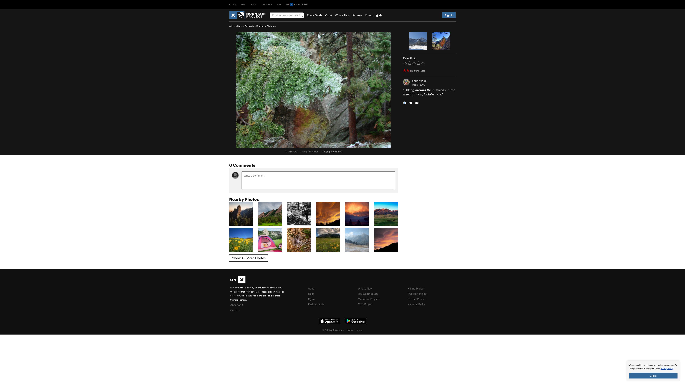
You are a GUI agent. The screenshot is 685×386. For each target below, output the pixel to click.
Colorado (249, 26)
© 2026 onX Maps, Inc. (333, 330)
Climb (232, 4)
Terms (350, 330)
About (311, 288)
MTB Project (365, 304)
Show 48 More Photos (249, 258)
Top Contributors (368, 293)
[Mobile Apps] (379, 15)
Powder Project (416, 299)
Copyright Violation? (332, 151)
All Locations (235, 26)
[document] (653, 370)
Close (653, 375)
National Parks (416, 304)
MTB (243, 4)
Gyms (328, 15)
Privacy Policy (667, 368)
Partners (357, 15)
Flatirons (271, 26)
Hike (253, 4)
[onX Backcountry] (297, 5)
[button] (404, 102)
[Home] (249, 15)
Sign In (449, 15)
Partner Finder (316, 304)
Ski (279, 4)
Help (311, 293)
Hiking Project (415, 288)
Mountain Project (368, 299)
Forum (369, 15)
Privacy (359, 330)
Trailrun (267, 4)
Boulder (260, 26)
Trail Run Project (417, 293)
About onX (236, 304)
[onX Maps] (237, 282)
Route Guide (314, 15)
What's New (342, 15)
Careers (235, 310)
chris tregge (419, 80)
